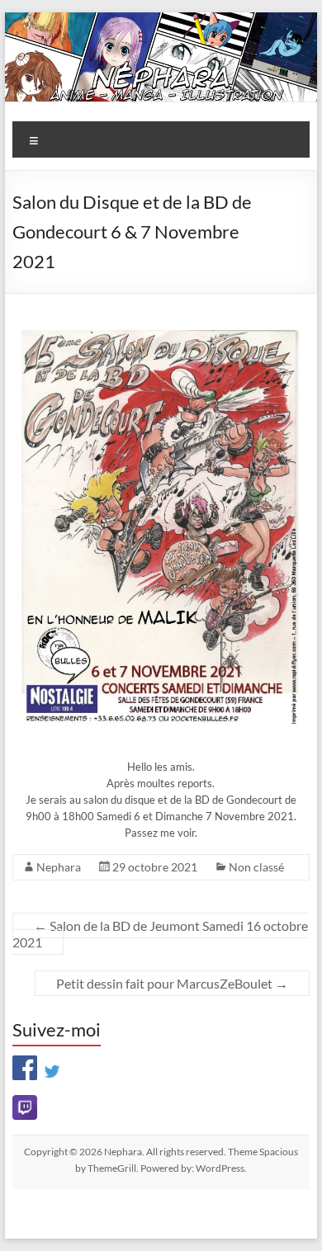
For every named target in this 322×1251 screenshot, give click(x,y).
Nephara (58, 867)
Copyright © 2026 (64, 1151)
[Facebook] (24, 1065)
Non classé (256, 867)
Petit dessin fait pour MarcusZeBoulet (172, 983)
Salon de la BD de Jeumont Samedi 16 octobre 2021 (160, 934)
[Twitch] (160, 1107)
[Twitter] (52, 1065)
